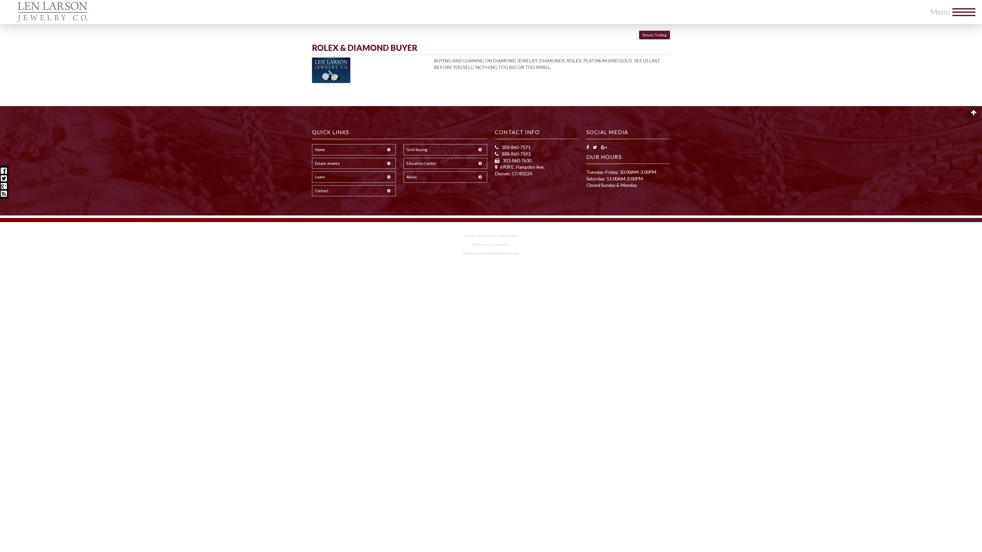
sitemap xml (485, 236)
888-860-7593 (515, 154)
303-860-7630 (516, 160)
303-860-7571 (515, 147)
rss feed (501, 236)
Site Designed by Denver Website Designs (491, 253)
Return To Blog (654, 35)
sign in (513, 236)
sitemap (469, 236)
